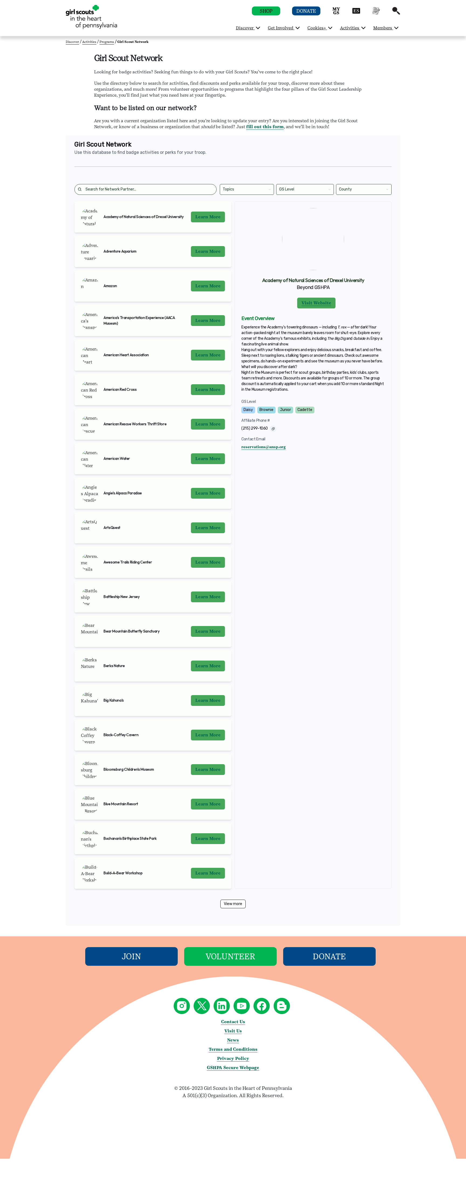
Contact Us (233, 1021)
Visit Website (316, 302)
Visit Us (233, 1030)
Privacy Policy (233, 1058)
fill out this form (265, 126)
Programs (107, 42)
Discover (72, 42)
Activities (89, 42)
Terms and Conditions (233, 1049)
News (233, 1040)
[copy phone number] (273, 429)
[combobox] (223, 189)
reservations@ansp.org (263, 447)
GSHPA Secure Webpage (233, 1067)
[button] (336, 13)
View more (233, 904)
